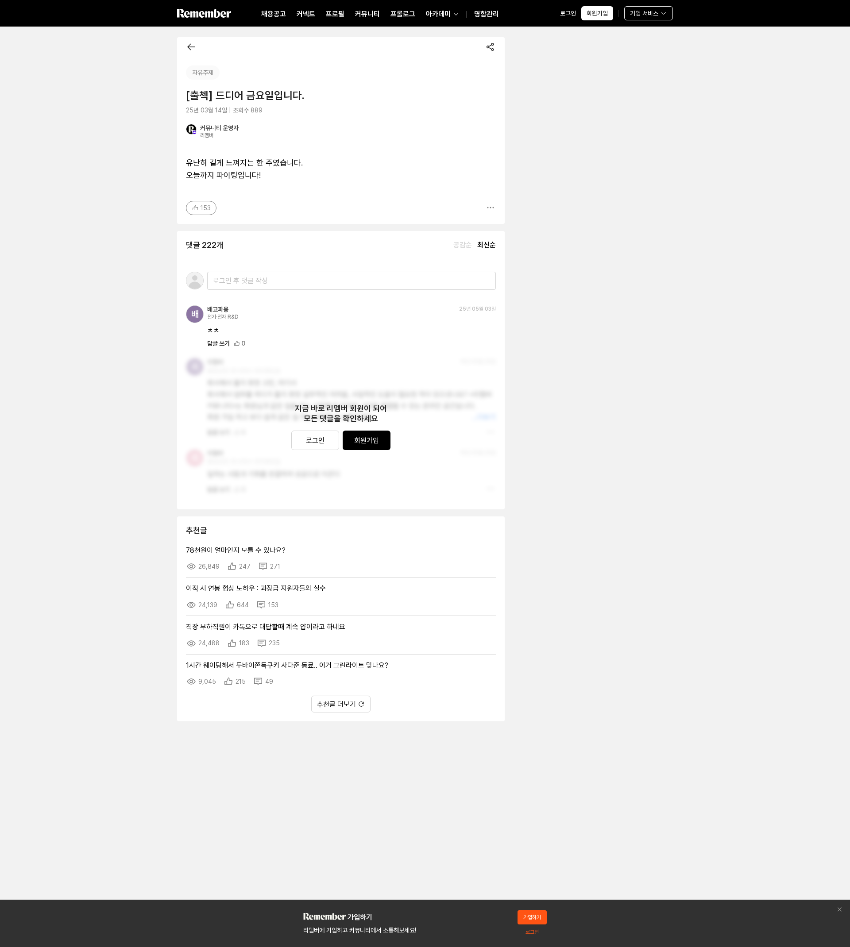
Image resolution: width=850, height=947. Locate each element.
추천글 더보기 (336, 704)
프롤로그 (402, 14)
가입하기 (532, 917)
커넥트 (306, 14)
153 (206, 208)
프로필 (335, 14)
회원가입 (597, 13)
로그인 (568, 13)
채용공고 (273, 14)
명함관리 (486, 14)
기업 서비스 (644, 13)
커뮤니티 (367, 14)
